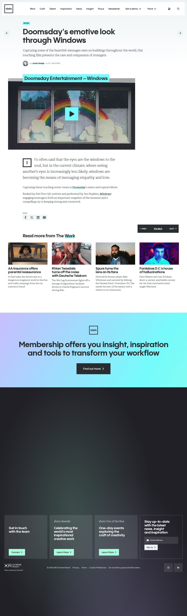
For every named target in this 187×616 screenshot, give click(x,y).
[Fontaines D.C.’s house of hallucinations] (159, 253)
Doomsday (78, 187)
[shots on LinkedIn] (178, 567)
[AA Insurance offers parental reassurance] (28, 253)
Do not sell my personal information (124, 568)
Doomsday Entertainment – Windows (66, 78)
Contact (15, 552)
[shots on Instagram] (168, 567)
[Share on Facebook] (25, 217)
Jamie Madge (38, 63)
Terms (84, 568)
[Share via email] (44, 217)
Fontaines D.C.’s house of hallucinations (156, 270)
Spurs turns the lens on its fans (107, 270)
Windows (105, 193)
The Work (158, 229)
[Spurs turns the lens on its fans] (115, 253)
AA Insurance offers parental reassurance (24, 270)
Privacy (76, 568)
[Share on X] (31, 217)
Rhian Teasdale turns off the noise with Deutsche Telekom (69, 272)
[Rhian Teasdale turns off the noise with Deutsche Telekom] (71, 253)
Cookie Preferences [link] (97, 568)
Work (26, 23)
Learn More (63, 552)
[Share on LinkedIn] (38, 217)
